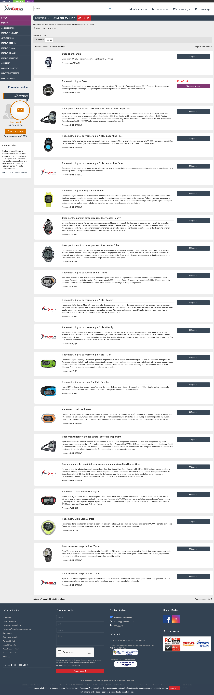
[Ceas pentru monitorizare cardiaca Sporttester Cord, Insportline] (48, 125)
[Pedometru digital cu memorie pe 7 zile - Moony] (48, 317)
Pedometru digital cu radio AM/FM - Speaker (86, 382)
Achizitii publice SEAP (10, 649)
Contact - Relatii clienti (11, 653)
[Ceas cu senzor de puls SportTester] (48, 563)
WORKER (74, 508)
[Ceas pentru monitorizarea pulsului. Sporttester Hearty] (48, 234)
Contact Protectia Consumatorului (15, 172)
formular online (129, 660)
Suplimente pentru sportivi (64, 18)
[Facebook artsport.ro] (167, 622)
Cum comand (7, 633)
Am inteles (174, 688)
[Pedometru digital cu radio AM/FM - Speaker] (48, 399)
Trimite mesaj (79, 671)
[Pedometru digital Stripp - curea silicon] (48, 207)
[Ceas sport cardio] (48, 70)
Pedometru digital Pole (74, 81)
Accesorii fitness (54, 24)
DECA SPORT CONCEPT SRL (134, 640)
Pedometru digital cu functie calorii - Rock (84, 272)
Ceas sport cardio (71, 53)
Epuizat (194, 57)
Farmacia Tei (19, 1)
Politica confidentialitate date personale (17, 629)
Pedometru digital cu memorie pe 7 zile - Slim (86, 354)
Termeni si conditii (9, 621)
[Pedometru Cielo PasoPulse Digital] (48, 508)
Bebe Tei (30, 1)
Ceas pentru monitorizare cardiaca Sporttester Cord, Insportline (96, 108)
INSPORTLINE (76, 93)
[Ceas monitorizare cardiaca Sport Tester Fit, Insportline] (48, 453)
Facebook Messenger (123, 617)
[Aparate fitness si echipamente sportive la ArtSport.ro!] (13, 11)
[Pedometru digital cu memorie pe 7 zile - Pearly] (48, 344)
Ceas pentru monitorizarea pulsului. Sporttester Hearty (91, 218)
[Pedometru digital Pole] (48, 98)
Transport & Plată (9, 641)
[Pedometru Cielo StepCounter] (48, 535)
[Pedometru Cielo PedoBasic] (48, 426)
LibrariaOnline (6, 1)
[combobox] (73, 8)
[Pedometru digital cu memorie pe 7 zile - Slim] (48, 371)
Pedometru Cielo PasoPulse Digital (80, 491)
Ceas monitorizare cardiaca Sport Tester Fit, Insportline (91, 436)
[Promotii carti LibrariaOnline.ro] (176, 622)
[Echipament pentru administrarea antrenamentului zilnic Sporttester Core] (48, 481)
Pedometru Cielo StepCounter (78, 518)
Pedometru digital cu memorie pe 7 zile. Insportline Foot (92, 135)
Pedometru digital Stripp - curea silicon (83, 190)
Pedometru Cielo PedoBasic (77, 409)
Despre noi (7, 617)
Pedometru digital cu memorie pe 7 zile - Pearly (87, 327)
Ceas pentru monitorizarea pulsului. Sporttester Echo (90, 245)
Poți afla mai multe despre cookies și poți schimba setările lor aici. (107, 692)
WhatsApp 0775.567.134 (124, 622)
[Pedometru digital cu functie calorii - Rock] (48, 289)
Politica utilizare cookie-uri (12, 625)
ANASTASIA (75, 63)
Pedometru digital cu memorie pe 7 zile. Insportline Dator (92, 163)
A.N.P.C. (113, 648)
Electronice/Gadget (69, 24)
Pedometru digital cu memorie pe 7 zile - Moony (87, 300)
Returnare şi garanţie (10, 637)
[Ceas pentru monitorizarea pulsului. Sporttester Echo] (48, 262)
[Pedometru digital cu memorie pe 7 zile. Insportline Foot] (48, 152)
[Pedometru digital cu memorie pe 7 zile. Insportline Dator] (48, 180)
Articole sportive (40, 24)
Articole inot (83, 18)
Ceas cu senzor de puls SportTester (81, 546)
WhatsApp (7, 657)
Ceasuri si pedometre (86, 24)
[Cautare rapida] (110, 8)
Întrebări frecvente (9, 645)
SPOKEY (73, 234)
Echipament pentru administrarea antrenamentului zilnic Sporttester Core (101, 464)
